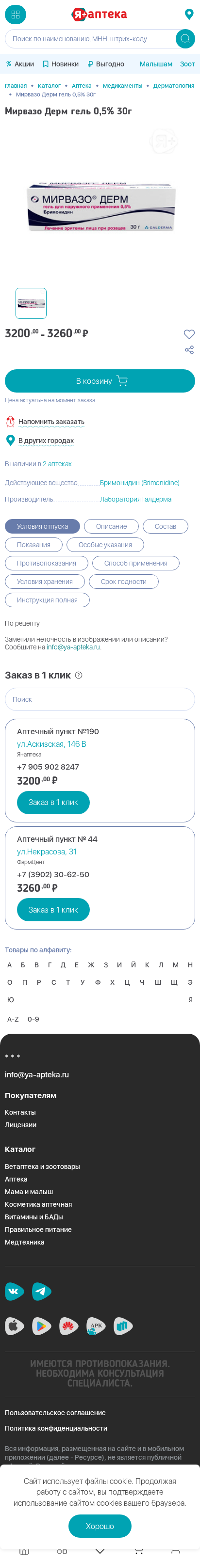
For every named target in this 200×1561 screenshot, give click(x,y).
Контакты (20, 1112)
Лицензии (20, 1125)
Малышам (156, 64)
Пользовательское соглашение (55, 1413)
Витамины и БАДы (34, 1217)
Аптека (82, 85)
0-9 (33, 1019)
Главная (16, 85)
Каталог (49, 85)
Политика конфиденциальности (56, 1428)
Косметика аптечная (38, 1204)
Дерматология (173, 85)
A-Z (13, 1019)
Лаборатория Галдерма (135, 499)
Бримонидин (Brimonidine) (140, 483)
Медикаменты (122, 85)
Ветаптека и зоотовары (42, 1166)
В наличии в (38, 464)
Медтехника (25, 1242)
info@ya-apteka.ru (73, 647)
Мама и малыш (29, 1192)
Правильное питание (38, 1229)
